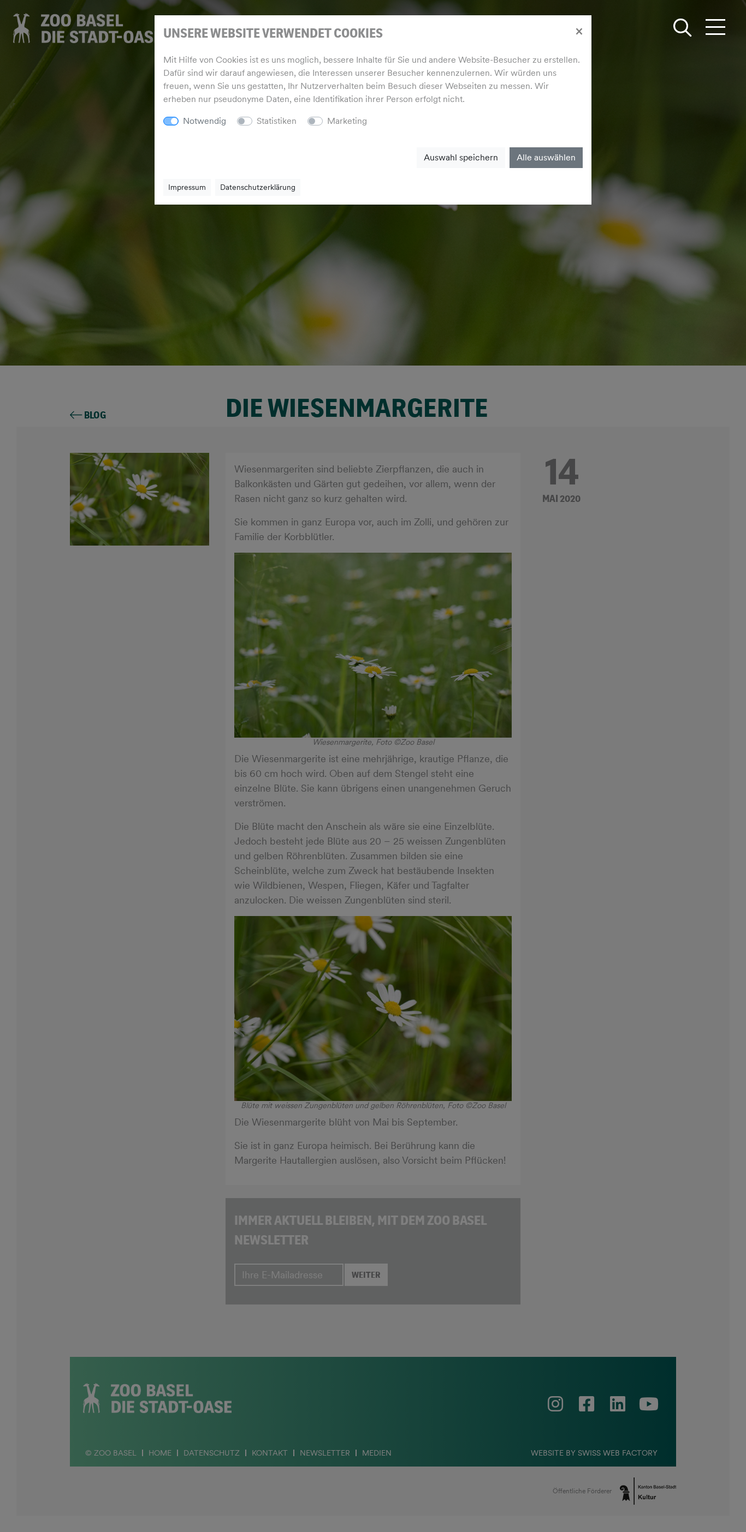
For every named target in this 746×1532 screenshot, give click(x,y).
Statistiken (277, 121)
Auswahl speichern (461, 157)
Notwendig (204, 121)
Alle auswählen (546, 157)
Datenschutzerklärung (257, 187)
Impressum (187, 187)
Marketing (347, 121)
